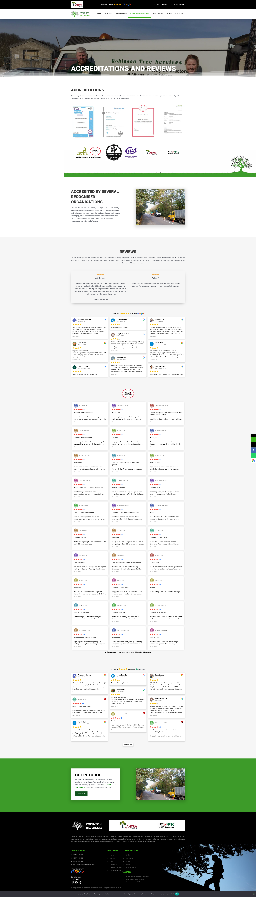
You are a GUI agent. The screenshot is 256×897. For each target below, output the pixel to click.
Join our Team (157, 13)
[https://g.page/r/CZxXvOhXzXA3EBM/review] (253, 460)
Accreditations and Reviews (139, 13)
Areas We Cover (121, 13)
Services (107, 13)
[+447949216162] (253, 455)
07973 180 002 (80, 787)
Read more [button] (76, 336)
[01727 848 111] (253, 439)
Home (99, 13)
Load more (128, 745)
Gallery (169, 13)
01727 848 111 (109, 785)
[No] (253, 894)
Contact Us (179, 13)
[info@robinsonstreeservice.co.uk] (253, 444)
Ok (177, 894)
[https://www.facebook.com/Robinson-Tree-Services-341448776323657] (253, 450)
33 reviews (147, 652)
